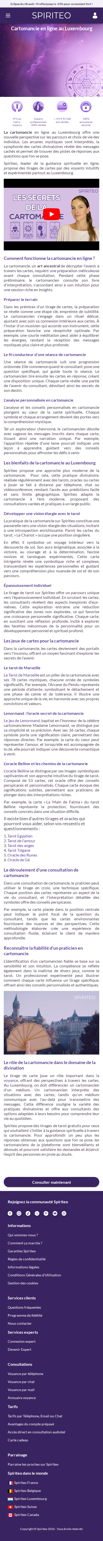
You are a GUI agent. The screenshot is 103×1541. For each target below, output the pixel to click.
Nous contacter (20, 1323)
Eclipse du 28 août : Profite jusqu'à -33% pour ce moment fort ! (51, 4)
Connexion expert (22, 1341)
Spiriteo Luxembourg (30, 1498)
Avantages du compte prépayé (31, 1424)
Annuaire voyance (22, 1398)
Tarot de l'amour (21, 840)
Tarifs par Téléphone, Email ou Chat (35, 1416)
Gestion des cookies (23, 1283)
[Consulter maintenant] (51, 1168)
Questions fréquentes (24, 1307)
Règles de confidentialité (27, 1259)
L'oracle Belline (16, 770)
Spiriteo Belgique (27, 1490)
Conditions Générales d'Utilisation (34, 1275)
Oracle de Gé (19, 859)
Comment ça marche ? (25, 1243)
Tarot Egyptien (20, 835)
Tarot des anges (21, 845)
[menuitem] (63, 1213)
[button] (51, 15)
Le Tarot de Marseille (21, 674)
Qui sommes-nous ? (23, 1235)
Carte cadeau (18, 1440)
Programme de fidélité (25, 1315)
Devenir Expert (19, 1349)
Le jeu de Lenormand (22, 720)
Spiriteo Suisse (25, 1506)
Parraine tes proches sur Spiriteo (33, 1464)
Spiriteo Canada (26, 1514)
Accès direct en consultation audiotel (36, 1432)
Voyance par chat (21, 1382)
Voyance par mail (21, 1390)
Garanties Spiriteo (22, 1251)
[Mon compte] (95, 16)
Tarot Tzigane (19, 850)
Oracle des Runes (22, 854)
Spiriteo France (26, 1482)
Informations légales (23, 1267)
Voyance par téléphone (25, 1374)
